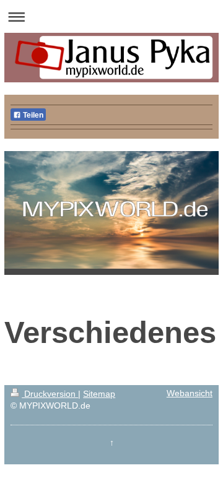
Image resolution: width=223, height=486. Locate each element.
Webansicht (189, 393)
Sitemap (99, 394)
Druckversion (50, 394)
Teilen (32, 115)
